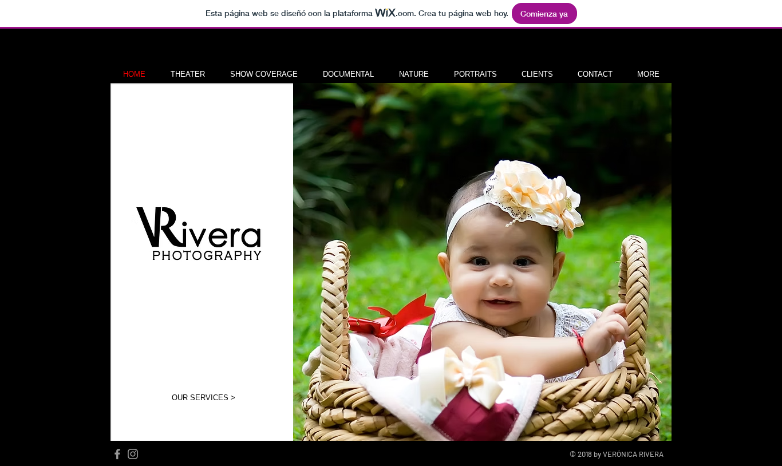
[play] (647, 430)
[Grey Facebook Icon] (117, 454)
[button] (188, 74)
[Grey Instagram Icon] (133, 454)
